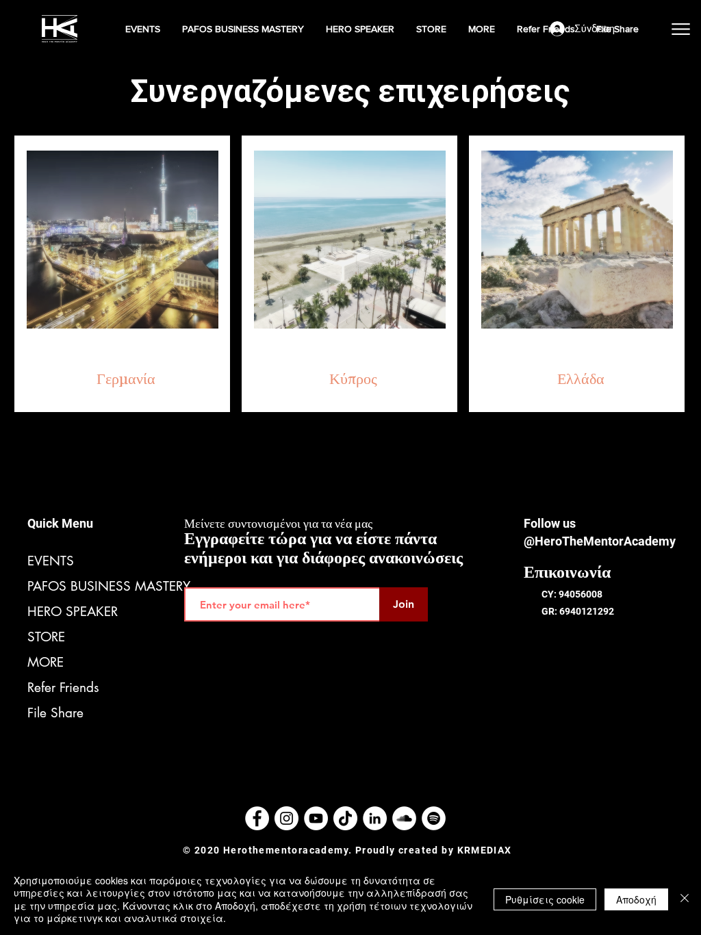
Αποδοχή (636, 899)
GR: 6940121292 (577, 611)
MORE (45, 662)
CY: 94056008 (571, 594)
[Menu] (681, 28)
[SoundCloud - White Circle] (404, 818)
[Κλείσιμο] (684, 899)
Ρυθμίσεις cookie (545, 899)
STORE (46, 636)
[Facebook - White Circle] (257, 818)
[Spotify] (434, 818)
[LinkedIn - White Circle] (375, 818)
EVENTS (50, 560)
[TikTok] (345, 818)
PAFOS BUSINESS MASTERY (89, 586)
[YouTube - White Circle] (316, 818)
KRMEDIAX (484, 850)
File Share (55, 712)
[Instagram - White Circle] (286, 818)
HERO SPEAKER (72, 611)
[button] (143, 28)
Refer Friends (63, 687)
